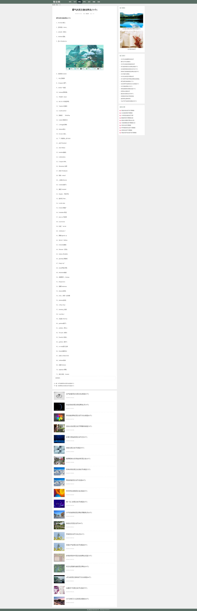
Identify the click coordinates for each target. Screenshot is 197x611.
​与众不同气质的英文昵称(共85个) (129, 101)
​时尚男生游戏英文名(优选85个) (76, 491)
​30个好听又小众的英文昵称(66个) (77, 599)
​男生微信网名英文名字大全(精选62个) (79, 415)
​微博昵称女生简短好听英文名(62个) (78, 458)
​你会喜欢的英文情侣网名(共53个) (77, 405)
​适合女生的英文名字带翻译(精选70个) (79, 426)
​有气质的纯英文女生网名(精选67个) (129, 66)
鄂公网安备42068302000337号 (93, 609)
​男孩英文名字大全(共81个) (75, 534)
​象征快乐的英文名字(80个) (127, 93)
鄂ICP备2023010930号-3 (105, 609)
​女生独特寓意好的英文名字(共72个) (129, 69)
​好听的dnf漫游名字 (125, 91)
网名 (79, 1)
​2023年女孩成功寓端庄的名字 (128, 64)
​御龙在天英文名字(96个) (74, 523)
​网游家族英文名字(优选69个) (76, 480)
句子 (75, 1)
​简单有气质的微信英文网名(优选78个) (130, 71)
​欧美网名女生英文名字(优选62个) (66, 385)
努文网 (53, 4)
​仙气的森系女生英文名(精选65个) (66, 383)
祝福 (94, 1)
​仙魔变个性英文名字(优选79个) (76, 588)
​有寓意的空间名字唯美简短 (127, 96)
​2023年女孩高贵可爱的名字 (127, 76)
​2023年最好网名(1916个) (126, 86)
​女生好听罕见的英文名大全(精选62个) (130, 83)
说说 (98, 1)
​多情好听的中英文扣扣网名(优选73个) (79, 556)
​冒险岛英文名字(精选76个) (75, 448)
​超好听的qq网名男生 (126, 98)
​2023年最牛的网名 (125, 74)
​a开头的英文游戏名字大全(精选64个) (78, 577)
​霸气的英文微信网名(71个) (127, 81)
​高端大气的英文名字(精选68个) (76, 545)
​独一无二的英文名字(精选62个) (76, 502)
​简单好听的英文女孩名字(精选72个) (78, 469)
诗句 (84, 1)
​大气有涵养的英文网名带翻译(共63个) (79, 512)
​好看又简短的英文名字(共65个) (76, 437)
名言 (89, 1)
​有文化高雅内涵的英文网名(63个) (77, 566)
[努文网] (57, 3)
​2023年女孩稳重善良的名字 (127, 59)
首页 (70, 1)
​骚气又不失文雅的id (125, 61)
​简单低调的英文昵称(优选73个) (128, 88)
